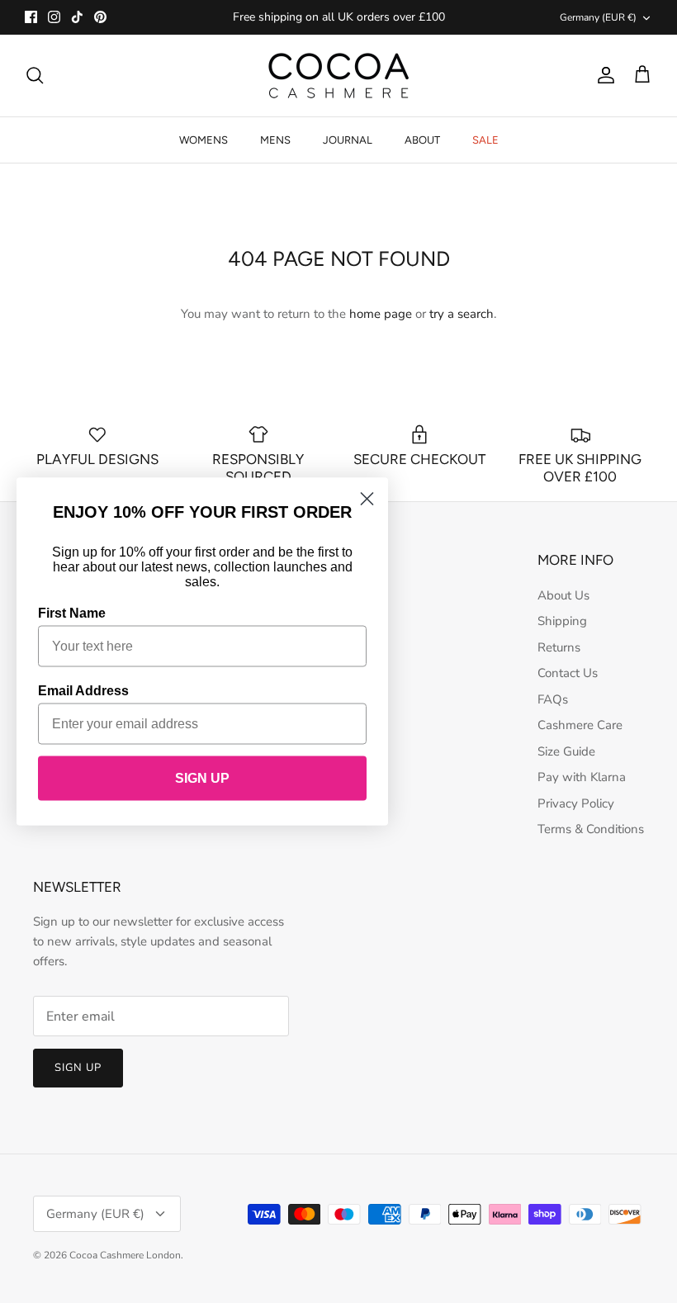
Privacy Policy (575, 803)
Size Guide (566, 751)
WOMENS (203, 140)
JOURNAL (347, 140)
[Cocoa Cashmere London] (338, 75)
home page (380, 314)
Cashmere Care (580, 725)
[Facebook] (31, 17)
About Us (563, 595)
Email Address (83, 691)
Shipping (562, 621)
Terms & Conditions (590, 829)
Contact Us (567, 673)
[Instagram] (54, 17)
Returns (558, 647)
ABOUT (422, 140)
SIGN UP (202, 778)
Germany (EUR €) (598, 17)
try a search (461, 314)
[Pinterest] (100, 17)
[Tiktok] (77, 17)
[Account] (602, 75)
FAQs (552, 699)
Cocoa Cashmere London (125, 1255)
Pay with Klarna (581, 777)
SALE (485, 140)
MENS (275, 140)
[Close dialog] (367, 499)
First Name (72, 613)
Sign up (78, 1067)
